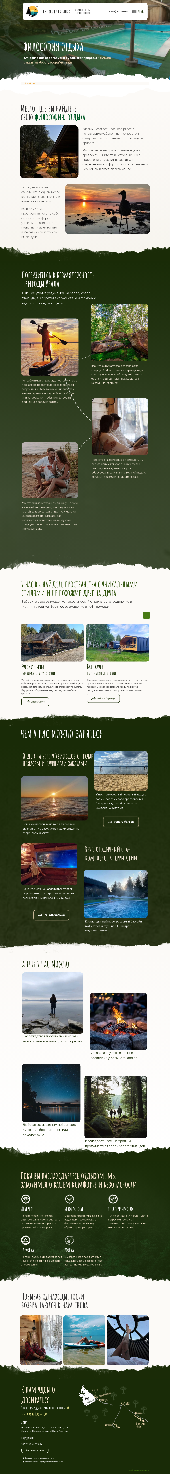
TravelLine (30, 83)
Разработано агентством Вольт (138, 1470)
